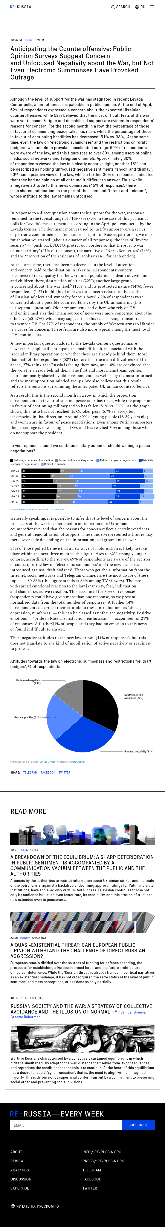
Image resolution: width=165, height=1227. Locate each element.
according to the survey (47, 559)
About (16, 1151)
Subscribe (138, 1125)
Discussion (20, 1179)
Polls (28, 40)
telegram (91, 1170)
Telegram (30, 772)
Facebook (48, 772)
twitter (89, 1188)
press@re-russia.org (103, 1160)
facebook (91, 1179)
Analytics (19, 1170)
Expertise (19, 1188)
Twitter (64, 772)
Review (39, 40)
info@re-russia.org (101, 1151)
